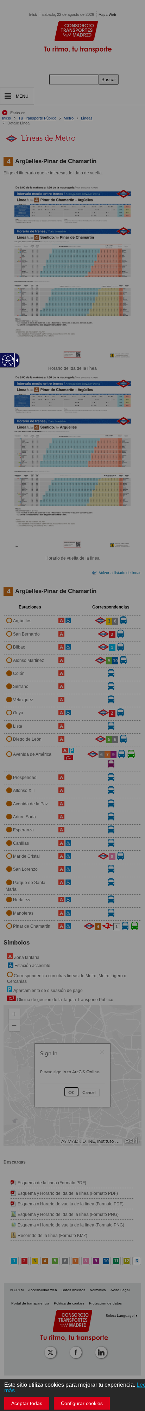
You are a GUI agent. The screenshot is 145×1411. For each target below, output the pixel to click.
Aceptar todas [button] (26, 1403)
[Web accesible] (7, 360)
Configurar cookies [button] (82, 1403)
